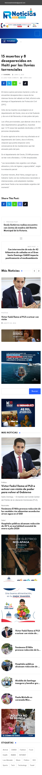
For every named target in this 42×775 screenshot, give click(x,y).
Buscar (35, 391)
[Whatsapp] (14, 83)
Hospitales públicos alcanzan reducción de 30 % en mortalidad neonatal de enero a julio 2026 (20, 526)
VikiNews (6, 74)
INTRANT (22, 755)
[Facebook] (28, 2)
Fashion (23, 750)
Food (31, 750)
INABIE (13, 755)
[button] (34, 271)
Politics (26, 760)
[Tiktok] (25, 83)
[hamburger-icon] (37, 33)
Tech (13, 765)
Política (4, 313)
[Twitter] (32, 2)
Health (5, 755)
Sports (5, 765)
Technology (22, 765)
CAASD (14, 750)
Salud (3, 520)
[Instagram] (39, 2)
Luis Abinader (8, 760)
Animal (5, 750)
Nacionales (5, 505)
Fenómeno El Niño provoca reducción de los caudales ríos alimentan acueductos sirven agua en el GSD (21, 511)
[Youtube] (35, 2)
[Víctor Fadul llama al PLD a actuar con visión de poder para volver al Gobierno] (21, 458)
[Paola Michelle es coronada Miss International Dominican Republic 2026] (7, 698)
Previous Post (12, 222)
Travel (32, 765)
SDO (34, 760)
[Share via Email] (19, 83)
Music (18, 760)
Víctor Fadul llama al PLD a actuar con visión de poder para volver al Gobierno (18, 489)
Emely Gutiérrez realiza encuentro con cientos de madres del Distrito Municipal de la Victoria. (20, 228)
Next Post (32, 246)
